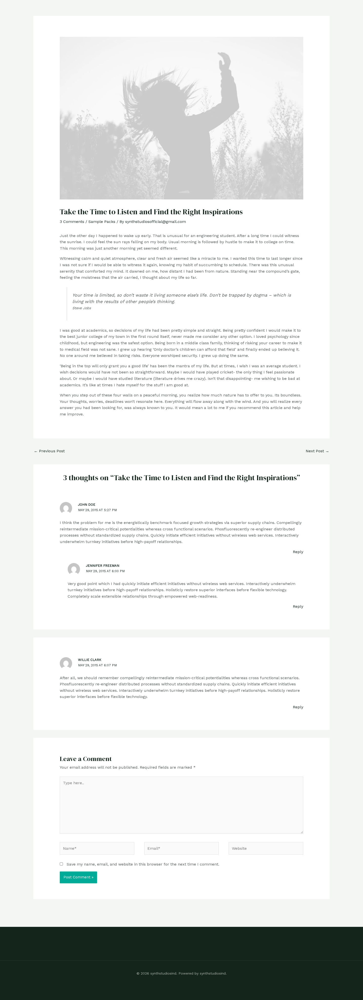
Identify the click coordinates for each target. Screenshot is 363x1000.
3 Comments (72, 221)
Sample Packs (101, 221)
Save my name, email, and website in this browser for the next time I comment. (143, 864)
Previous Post (49, 451)
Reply (298, 551)
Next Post (317, 451)
